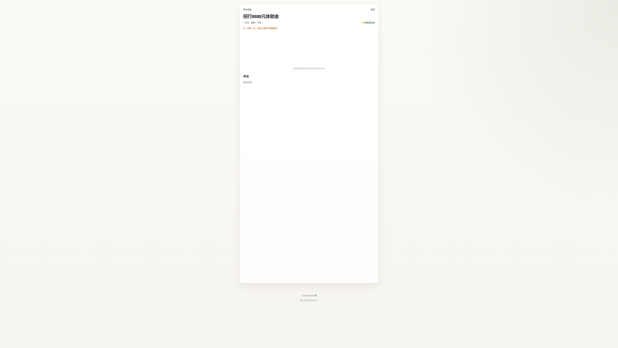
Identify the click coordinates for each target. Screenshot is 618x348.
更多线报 (247, 9)
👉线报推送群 (368, 22)
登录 (373, 9)
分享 (259, 22)
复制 (253, 22)
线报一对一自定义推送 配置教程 (262, 28)
